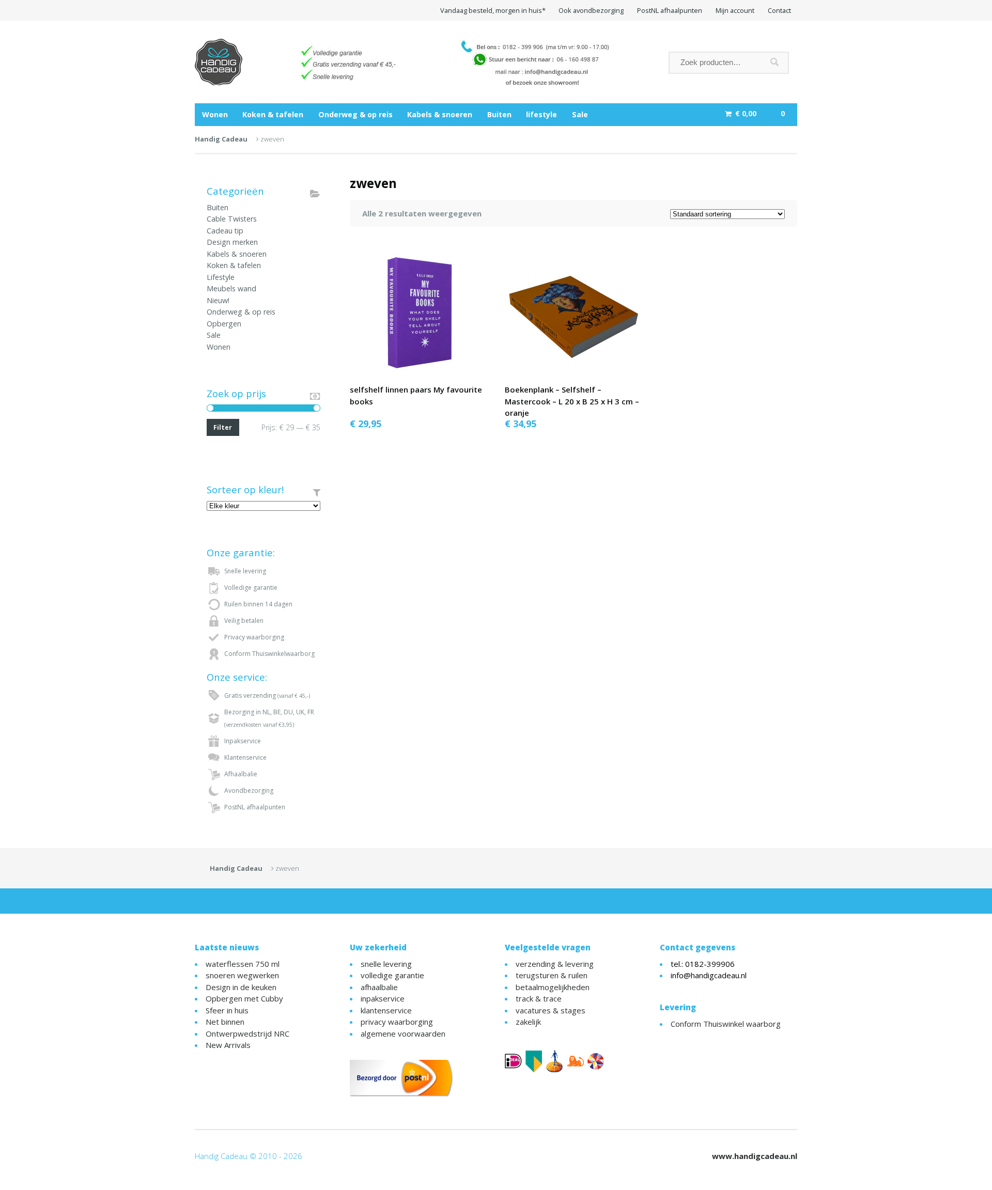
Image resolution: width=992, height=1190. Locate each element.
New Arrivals (228, 1045)
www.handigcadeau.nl (754, 1156)
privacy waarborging (397, 1021)
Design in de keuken (241, 987)
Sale (580, 114)
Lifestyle (221, 277)
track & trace (539, 998)
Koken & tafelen (272, 114)
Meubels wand (231, 288)
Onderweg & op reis (355, 114)
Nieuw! (218, 300)
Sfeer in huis (227, 1010)
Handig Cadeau (221, 139)
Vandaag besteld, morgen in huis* (493, 10)
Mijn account (735, 10)
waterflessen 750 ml (243, 964)
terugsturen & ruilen (551, 975)
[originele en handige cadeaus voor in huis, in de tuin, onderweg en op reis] (421, 62)
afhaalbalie (379, 987)
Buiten (499, 114)
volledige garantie (392, 975)
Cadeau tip (225, 231)
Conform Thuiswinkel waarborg (726, 1024)
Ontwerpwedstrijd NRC (247, 1033)
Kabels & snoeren (439, 114)
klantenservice (386, 1010)
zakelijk (528, 1021)
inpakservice (383, 998)
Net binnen (225, 1021)
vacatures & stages (550, 1010)
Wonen (215, 114)
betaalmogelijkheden (553, 987)
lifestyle (541, 114)
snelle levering (386, 964)
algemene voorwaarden (403, 1033)
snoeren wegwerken (242, 975)
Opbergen (224, 323)
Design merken (232, 242)
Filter (222, 427)
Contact (779, 10)
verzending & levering (555, 964)
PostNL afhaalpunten (669, 10)
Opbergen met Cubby (244, 998)
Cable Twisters (232, 219)
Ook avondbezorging (591, 10)
